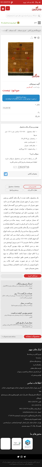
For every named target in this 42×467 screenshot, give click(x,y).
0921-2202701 (33, 402)
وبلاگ (36, 2)
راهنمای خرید (37, 365)
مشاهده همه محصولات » (9, 336)
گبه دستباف (12, 30)
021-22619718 (36, 405)
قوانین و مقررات (36, 375)
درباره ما (38, 358)
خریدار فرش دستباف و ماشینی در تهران (29, 371)
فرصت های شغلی (35, 368)
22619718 (21, 167)
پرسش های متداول (35, 361)
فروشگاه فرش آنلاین (34, 30)
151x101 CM (6, 108)
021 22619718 (5, 2)
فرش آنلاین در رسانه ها (34, 354)
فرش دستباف (22, 30)
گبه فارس (29, 87)
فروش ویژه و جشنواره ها (8, 23)
